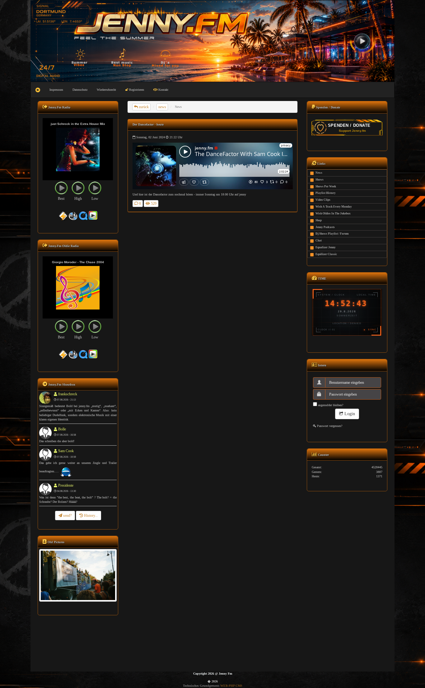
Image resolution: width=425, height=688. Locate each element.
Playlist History (325, 193)
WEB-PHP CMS (231, 685)
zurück (143, 107)
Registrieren (136, 89)
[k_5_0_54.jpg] (77, 575)
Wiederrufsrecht (106, 89)
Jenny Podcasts (325, 227)
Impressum (56, 89)
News (318, 172)
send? (67, 515)
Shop (318, 220)
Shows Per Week (325, 186)
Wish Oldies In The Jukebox (333, 213)
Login (349, 413)
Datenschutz (79, 89)
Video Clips (322, 199)
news (162, 107)
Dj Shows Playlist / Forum (332, 233)
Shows (319, 179)
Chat (318, 240)
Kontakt (162, 89)
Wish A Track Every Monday (333, 206)
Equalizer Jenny (325, 247)
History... (90, 515)
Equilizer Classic (326, 254)
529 (153, 203)
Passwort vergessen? (329, 426)
